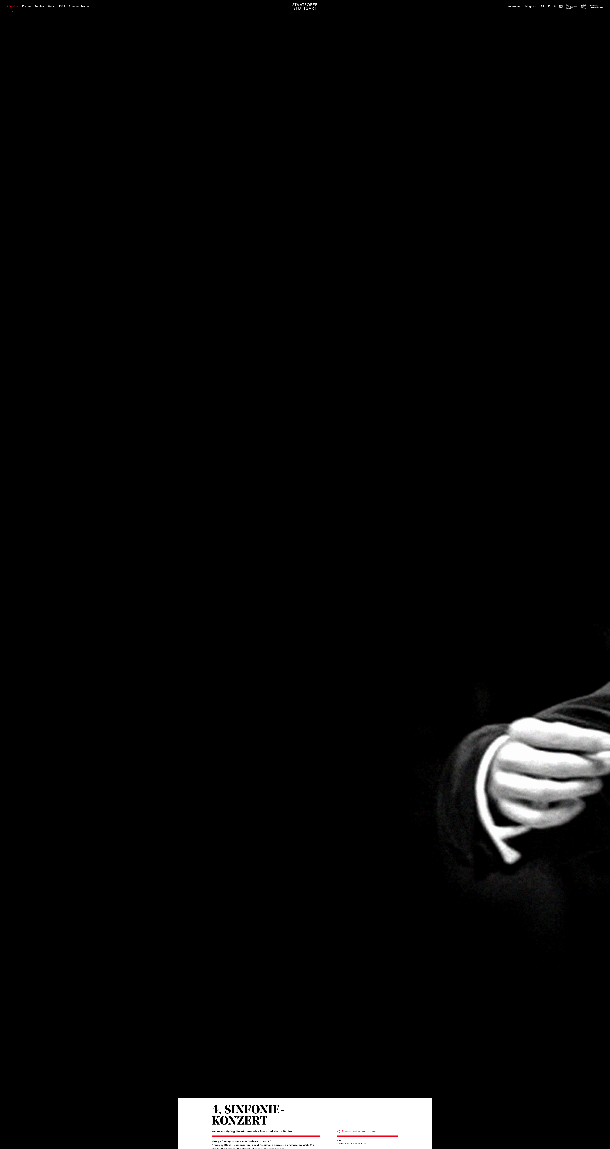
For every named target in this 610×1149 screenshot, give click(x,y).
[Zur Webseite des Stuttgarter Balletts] (571, 6)
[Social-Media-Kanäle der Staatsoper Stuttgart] (549, 6)
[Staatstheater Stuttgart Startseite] (305, 6)
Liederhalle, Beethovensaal (351, 1143)
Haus (51, 6)
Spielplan (12, 6)
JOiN (62, 6)
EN (542, 6)
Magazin (530, 6)
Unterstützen (513, 6)
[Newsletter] (561, 6)
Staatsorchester (79, 6)
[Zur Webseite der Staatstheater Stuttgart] (597, 6)
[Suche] (555, 6)
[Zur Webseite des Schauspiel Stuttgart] (583, 6)
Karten (26, 6)
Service (39, 6)
